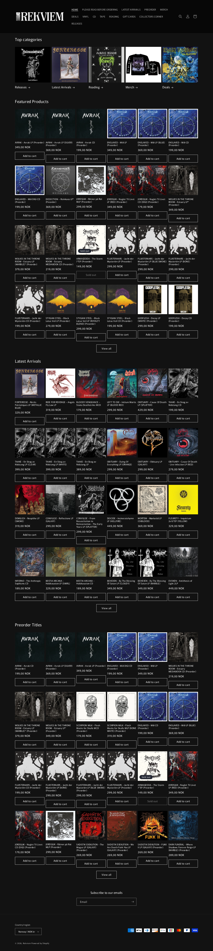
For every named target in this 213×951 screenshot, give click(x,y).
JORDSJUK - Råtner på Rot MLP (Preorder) (89, 200)
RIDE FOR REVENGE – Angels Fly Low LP (60, 403)
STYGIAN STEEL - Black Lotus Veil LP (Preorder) (58, 319)
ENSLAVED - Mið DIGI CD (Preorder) (27, 201)
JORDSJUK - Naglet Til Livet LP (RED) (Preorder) (121, 201)
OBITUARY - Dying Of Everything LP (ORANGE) (119, 463)
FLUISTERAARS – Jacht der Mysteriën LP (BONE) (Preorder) (182, 261)
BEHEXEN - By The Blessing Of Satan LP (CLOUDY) (121, 582)
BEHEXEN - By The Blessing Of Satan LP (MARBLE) (152, 582)
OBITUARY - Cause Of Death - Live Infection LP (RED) (183, 463)
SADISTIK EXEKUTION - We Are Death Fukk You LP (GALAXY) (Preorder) (120, 847)
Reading (94, 87)
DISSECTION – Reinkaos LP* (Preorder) (60, 201)
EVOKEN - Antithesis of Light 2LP (180, 582)
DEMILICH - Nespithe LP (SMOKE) (27, 520)
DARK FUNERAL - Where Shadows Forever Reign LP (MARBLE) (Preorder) (182, 847)
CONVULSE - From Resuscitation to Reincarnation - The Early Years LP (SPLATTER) (89, 522)
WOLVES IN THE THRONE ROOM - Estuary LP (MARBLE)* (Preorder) (27, 261)
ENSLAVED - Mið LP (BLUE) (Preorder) (151, 144)
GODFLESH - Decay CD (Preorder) (180, 319)
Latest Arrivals (61, 87)
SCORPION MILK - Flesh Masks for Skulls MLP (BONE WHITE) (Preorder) (121, 728)
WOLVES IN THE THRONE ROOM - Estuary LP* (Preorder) (181, 202)
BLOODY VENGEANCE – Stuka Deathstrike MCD (88, 403)
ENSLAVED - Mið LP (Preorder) (117, 144)
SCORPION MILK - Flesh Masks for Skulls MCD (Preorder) (88, 728)
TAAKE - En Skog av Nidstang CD (179, 403)
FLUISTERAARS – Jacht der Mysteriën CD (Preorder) (28, 319)
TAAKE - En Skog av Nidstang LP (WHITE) (56, 463)
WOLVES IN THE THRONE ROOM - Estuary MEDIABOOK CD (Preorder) (59, 261)
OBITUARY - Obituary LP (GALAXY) (150, 463)
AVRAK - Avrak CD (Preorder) (85, 144)
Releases (21, 87)
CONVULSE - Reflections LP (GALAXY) (59, 520)
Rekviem (27, 943)
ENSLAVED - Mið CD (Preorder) (179, 144)
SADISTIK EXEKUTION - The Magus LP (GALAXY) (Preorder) (90, 847)
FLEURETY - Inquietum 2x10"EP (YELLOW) (180, 520)
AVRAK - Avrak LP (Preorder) (29, 142)
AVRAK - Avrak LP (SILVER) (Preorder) (59, 144)
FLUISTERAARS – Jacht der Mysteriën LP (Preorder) (120, 260)
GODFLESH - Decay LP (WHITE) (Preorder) (149, 319)
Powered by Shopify (40, 943)
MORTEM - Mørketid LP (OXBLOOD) (150, 520)
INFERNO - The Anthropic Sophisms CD (28, 582)
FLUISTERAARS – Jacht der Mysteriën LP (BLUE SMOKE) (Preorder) (152, 261)
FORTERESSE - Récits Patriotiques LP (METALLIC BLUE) (28, 405)
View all (106, 348)
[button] (180, 16)
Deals (166, 87)
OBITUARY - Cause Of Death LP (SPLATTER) (152, 403)
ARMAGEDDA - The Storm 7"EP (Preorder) (89, 260)
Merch (130, 87)
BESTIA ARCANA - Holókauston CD (85, 582)
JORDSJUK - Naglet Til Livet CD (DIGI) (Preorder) (151, 201)
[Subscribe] (132, 902)
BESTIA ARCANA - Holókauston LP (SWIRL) (58, 582)
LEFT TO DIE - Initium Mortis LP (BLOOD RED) (121, 403)
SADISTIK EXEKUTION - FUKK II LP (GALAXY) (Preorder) (152, 846)
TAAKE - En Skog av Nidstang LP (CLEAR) (25, 463)
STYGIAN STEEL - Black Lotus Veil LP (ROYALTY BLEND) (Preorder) (88, 321)
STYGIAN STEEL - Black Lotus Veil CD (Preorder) (119, 319)
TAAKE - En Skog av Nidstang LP (86, 463)
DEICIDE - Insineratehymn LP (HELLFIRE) (120, 520)
